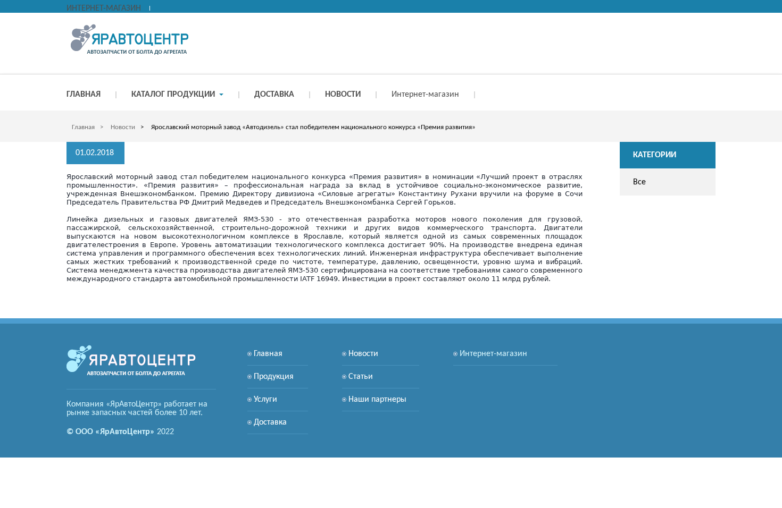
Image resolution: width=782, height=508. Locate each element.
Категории (654, 155)
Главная (83, 127)
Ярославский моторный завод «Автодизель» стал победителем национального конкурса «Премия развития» (313, 127)
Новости (123, 127)
